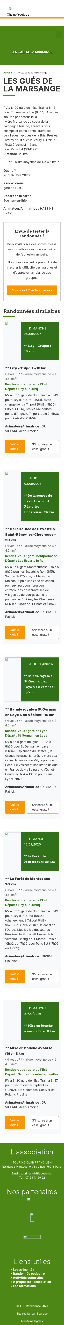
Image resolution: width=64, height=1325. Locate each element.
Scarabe (42, 1313)
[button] (59, 34)
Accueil (7, 72)
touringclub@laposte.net (36, 1173)
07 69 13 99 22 (35, 1177)
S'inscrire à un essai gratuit (42, 447)
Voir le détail (14, 446)
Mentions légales (32, 1321)
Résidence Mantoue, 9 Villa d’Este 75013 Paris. (32, 1166)
